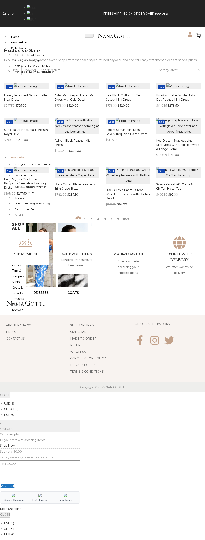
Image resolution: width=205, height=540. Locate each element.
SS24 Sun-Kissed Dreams (29, 54)
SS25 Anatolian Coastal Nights (32, 66)
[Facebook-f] (140, 340)
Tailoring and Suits (25, 209)
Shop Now (7, 445)
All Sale (19, 214)
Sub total (6, 451)
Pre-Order (18, 157)
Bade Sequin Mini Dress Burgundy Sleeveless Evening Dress (25, 183)
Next (126, 219)
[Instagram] (155, 340)
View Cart (7, 486)
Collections (18, 48)
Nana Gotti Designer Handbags (33, 203)
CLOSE (5, 395)
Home (15, 36)
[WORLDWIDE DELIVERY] (179, 242)
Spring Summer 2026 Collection (33, 164)
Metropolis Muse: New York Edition (34, 71)
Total (3, 464)
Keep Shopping (11, 509)
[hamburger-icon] (89, 36)
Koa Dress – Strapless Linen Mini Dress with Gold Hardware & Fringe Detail (177, 145)
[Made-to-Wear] (128, 242)
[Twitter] (169, 340)
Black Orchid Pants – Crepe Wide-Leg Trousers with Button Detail (128, 194)
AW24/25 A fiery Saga (27, 60)
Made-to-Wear (128, 254)
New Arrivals (19, 42)
